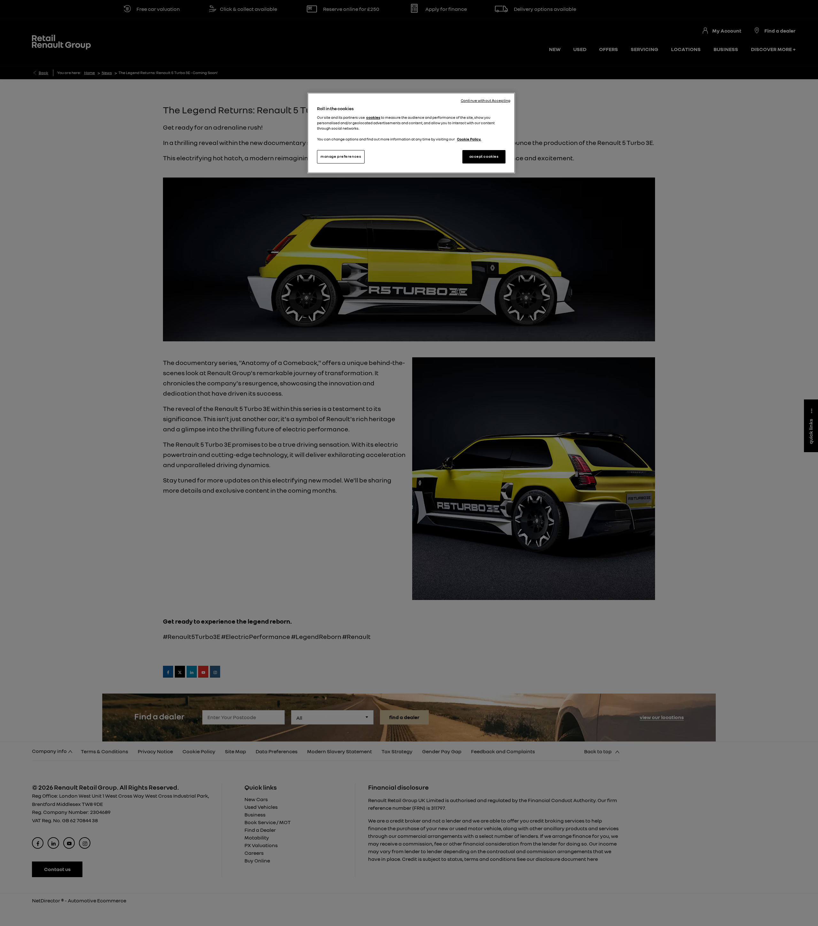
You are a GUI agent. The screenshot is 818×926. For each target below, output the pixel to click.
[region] (411, 133)
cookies (373, 117)
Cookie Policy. (469, 139)
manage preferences (340, 156)
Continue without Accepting (485, 100)
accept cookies (484, 156)
